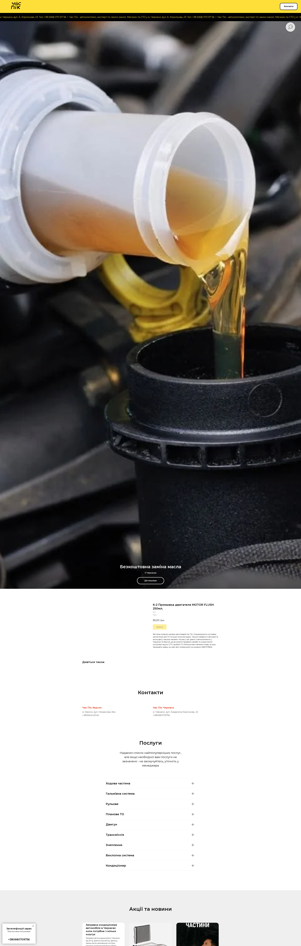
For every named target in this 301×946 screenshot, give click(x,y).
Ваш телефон (261, 922)
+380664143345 (90, 715)
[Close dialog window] (296, 887)
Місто (256, 910)
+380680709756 (161, 715)
